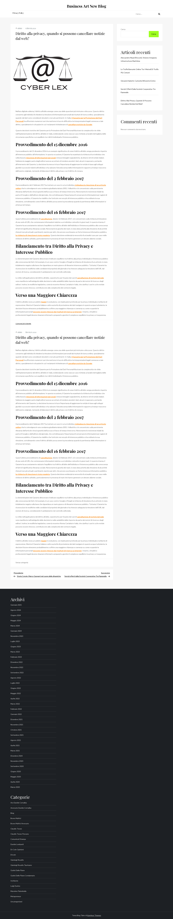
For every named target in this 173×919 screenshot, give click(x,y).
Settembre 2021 (17, 735)
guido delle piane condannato (23, 875)
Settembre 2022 (17, 672)
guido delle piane (18, 870)
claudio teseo (16, 829)
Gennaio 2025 (16, 605)
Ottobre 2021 (16, 730)
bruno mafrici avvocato (20, 823)
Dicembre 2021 (17, 719)
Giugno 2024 (16, 615)
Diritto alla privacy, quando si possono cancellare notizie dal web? (136, 102)
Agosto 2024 (16, 610)
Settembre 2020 (17, 766)
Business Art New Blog (86, 6)
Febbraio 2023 (16, 657)
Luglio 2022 (15, 683)
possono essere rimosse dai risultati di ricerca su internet (57, 312)
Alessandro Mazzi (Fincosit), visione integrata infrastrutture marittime (139, 59)
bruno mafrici (16, 818)
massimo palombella (18, 891)
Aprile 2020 (15, 782)
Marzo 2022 (15, 704)
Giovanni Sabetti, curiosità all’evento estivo (138, 81)
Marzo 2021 (15, 751)
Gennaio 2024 (16, 631)
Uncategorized (16, 901)
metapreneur (16, 896)
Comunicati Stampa (23, 324)
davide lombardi (17, 844)
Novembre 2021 (17, 724)
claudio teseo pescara (20, 834)
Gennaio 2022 (16, 714)
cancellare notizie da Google (80, 124)
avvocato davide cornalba (21, 808)
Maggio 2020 (16, 777)
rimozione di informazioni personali (41, 158)
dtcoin (13, 855)
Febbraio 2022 (16, 709)
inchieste (14, 881)
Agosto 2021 (16, 740)
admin (20, 28)
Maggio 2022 (16, 693)
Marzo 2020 (15, 787)
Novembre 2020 (17, 761)
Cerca (123, 29)
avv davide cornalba (19, 803)
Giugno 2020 (16, 771)
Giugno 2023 (16, 646)
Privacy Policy (18, 13)
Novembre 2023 (17, 636)
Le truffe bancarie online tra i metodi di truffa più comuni (139, 71)
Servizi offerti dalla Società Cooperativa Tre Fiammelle (138, 90)
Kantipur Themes (94, 915)
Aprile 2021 (15, 745)
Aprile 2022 (15, 698)
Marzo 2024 (15, 626)
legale (43, 302)
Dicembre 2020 (17, 756)
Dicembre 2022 (17, 662)
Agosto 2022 (16, 678)
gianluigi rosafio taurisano (21, 865)
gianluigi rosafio (17, 860)
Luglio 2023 (15, 641)
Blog (12, 813)
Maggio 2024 (16, 620)
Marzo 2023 (15, 652)
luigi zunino (15, 886)
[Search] (159, 14)
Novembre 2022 (17, 667)
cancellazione (46, 219)
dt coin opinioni (17, 849)
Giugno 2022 (16, 688)
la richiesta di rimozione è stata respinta (33, 235)
